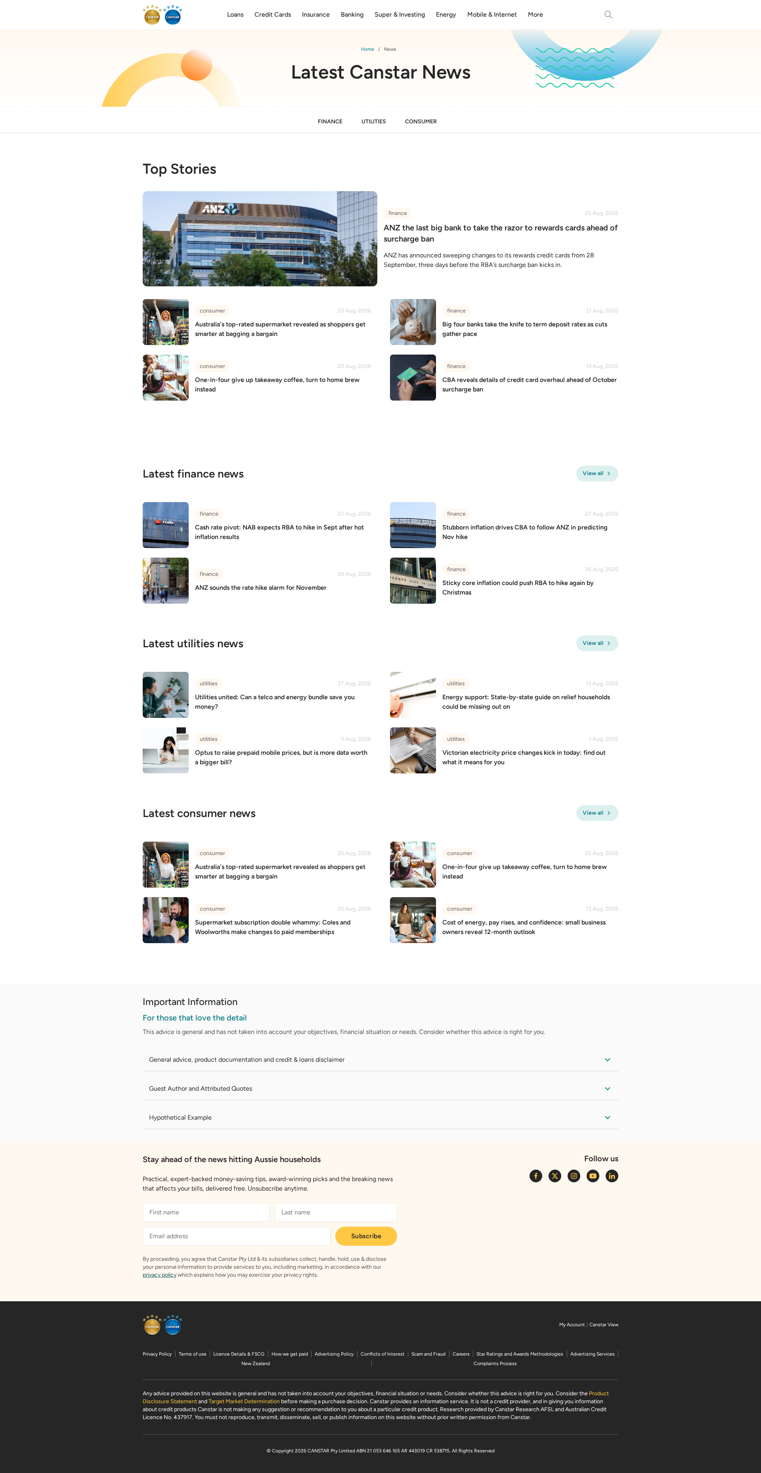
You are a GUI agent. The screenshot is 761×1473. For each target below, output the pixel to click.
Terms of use (193, 1354)
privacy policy (159, 1275)
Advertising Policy (334, 1354)
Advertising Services (592, 1354)
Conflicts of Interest (383, 1354)
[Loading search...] (608, 14)
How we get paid (290, 1354)
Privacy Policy (157, 1354)
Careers (461, 1354)
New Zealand (255, 1363)
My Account (572, 1324)
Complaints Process (495, 1363)
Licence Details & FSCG (238, 1354)
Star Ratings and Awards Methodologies (519, 1354)
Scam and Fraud (428, 1354)
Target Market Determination (244, 1401)
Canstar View (603, 1324)
